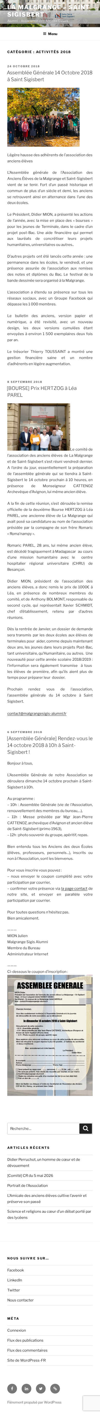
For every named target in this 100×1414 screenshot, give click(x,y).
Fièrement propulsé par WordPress (34, 1402)
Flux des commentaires (27, 1350)
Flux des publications (25, 1340)
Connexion (16, 1330)
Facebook (15, 1270)
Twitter (13, 1290)
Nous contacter (20, 1300)
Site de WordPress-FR (26, 1360)
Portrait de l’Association (27, 1185)
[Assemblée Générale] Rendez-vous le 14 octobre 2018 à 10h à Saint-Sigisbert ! (50, 745)
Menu (52, 34)
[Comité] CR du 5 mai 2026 (30, 1175)
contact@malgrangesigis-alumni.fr (37, 713)
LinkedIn (14, 1280)
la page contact (74, 888)
